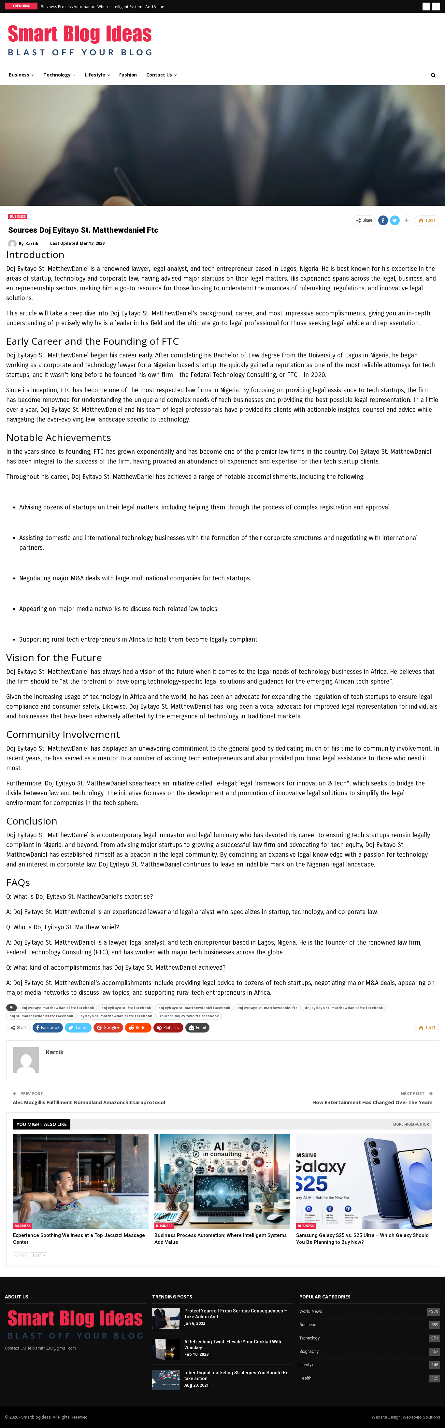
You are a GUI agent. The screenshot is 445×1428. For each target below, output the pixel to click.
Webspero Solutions (421, 1417)
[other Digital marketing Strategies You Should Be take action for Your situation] (166, 1380)
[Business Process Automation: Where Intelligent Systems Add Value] (222, 1181)
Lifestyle (95, 75)
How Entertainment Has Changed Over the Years (372, 1102)
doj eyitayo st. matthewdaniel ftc (267, 1007)
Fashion (128, 75)
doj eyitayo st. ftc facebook (126, 1007)
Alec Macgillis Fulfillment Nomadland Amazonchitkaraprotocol (89, 1102)
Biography (309, 1351)
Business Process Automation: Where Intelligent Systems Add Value (102, 6)
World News (310, 1311)
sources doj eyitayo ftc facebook (189, 1016)
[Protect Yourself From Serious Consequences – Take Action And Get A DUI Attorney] (166, 1318)
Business (19, 75)
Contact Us (159, 75)
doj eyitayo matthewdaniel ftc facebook (58, 1007)
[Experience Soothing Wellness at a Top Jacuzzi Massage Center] (81, 1181)
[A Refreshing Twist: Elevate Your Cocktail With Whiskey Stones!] (166, 1349)
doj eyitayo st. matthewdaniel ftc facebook (344, 1007)
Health (305, 1378)
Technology (57, 75)
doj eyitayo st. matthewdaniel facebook (194, 1007)
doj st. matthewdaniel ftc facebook (41, 1016)
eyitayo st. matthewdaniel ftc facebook (116, 1016)
